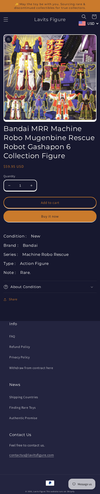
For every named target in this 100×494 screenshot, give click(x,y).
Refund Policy (19, 347)
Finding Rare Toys (22, 407)
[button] (6, 19)
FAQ (12, 336)
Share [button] (13, 299)
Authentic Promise (23, 418)
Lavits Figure (39, 491)
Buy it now (50, 216)
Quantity (9, 176)
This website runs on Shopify (60, 491)
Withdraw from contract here (31, 368)
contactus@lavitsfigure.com (31, 455)
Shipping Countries (23, 397)
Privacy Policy (19, 357)
